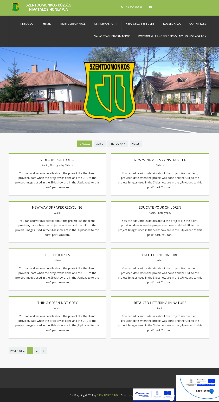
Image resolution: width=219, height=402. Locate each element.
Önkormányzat (105, 23)
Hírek (47, 23)
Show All (85, 143)
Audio (99, 143)
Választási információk (112, 36)
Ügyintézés (197, 23)
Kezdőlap (27, 23)
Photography (117, 143)
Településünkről (72, 23)
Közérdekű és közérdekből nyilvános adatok (172, 36)
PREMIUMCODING (107, 395)
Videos (135, 143)
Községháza (172, 23)
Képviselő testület (140, 23)
